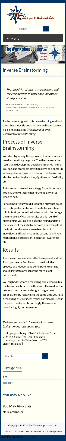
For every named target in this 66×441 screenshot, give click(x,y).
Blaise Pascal (15, 104)
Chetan (28, 436)
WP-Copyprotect (45, 436)
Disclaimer (19, 431)
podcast (7, 382)
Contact (7, 431)
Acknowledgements (52, 431)
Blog (5, 376)
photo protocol (16, 303)
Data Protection (33, 431)
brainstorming (43, 121)
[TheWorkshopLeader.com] (33, 7)
